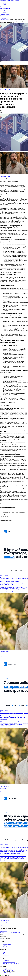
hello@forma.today (7, 969)
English (6, 18)
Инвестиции (6, 955)
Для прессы (6, 953)
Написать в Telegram (5, 14)
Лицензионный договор (9, 962)
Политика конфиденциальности (11, 963)
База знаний (6, 960)
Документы (7, 19)
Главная (2, 19)
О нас (4, 952)
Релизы (4, 4)
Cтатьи (4, 3)
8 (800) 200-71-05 (7, 972)
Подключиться (3, 931)
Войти (1, 8)
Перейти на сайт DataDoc (12, 0)
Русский (2, 18)
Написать (2, 6)
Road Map (5, 946)
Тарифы (5, 945)
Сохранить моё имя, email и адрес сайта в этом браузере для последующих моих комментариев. (12, 513)
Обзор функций (7, 944)
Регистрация (6, 8)
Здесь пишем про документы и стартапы (10, 932)
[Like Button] (0, 503)
